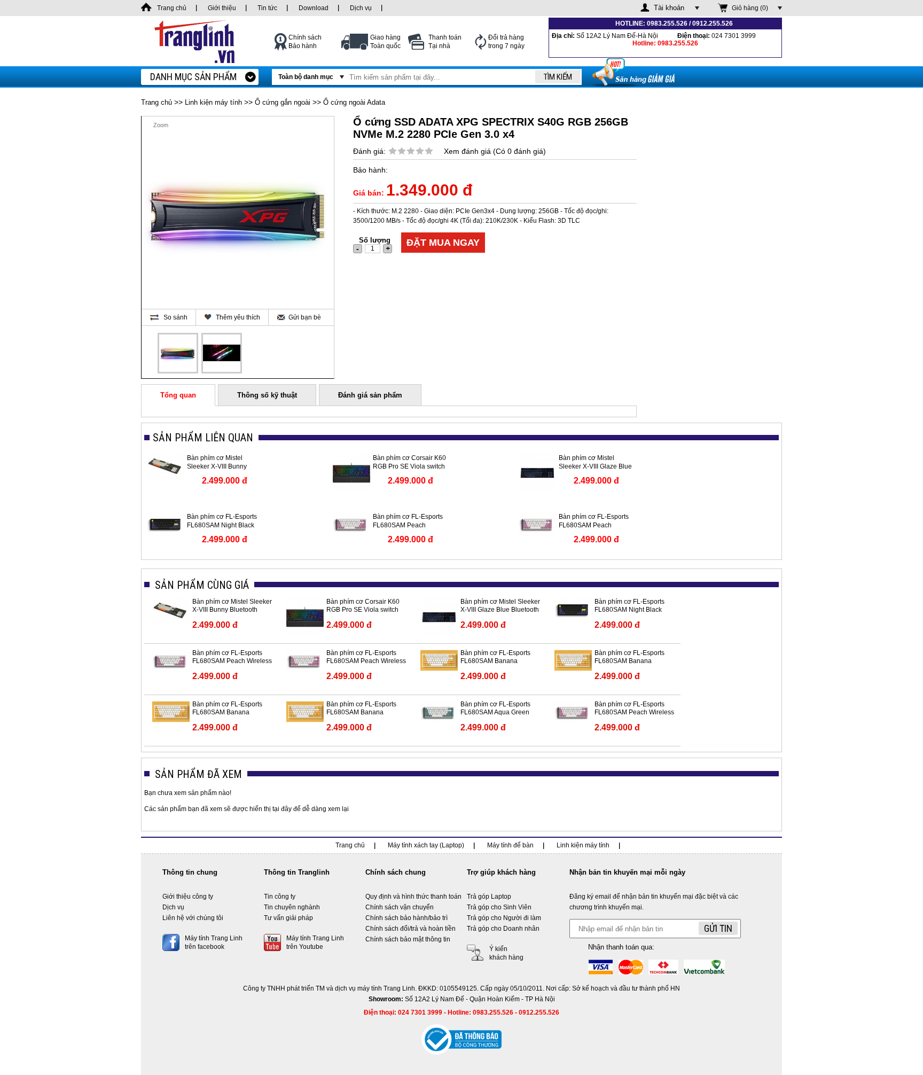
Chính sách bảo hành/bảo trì (406, 918)
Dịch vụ (173, 907)
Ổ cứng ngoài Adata (354, 102)
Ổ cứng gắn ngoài (282, 102)
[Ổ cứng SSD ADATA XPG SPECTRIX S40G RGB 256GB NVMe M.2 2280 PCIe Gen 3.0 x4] (178, 353)
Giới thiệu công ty (187, 896)
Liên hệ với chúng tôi (192, 918)
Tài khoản (669, 8)
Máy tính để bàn (510, 845)
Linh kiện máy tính (213, 102)
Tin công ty (279, 896)
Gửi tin (718, 928)
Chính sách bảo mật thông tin (407, 939)
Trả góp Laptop (489, 896)
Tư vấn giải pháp (288, 918)
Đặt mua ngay (443, 242)
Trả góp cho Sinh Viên (499, 907)
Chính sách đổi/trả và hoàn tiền (410, 928)
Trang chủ (156, 102)
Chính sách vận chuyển (399, 907)
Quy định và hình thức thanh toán (413, 896)
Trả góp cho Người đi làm (504, 918)
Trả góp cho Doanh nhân (503, 928)
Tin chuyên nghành (292, 907)
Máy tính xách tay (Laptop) (426, 845)
